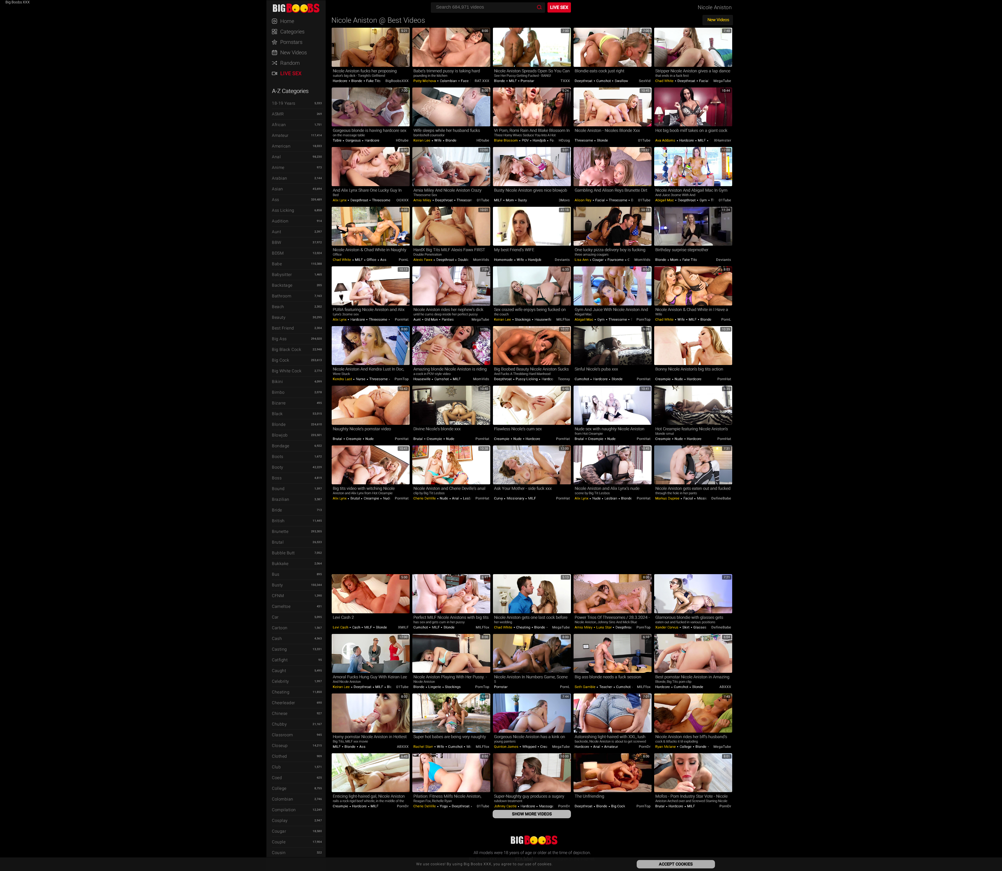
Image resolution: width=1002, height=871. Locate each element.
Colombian (282, 799)
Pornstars (291, 42)
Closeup (280, 745)
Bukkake (280, 563)
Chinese (280, 713)
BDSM (278, 253)
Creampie (663, 379)
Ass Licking (283, 210)
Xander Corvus (667, 627)
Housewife (543, 319)
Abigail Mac (665, 200)
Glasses (700, 627)
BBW (276, 242)
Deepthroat (584, 81)
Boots (277, 456)
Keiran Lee (422, 140)
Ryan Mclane (666, 747)
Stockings (523, 319)
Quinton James (506, 747)
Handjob (539, 140)
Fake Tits (373, 81)
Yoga (444, 806)
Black (277, 413)
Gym (703, 200)
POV (525, 140)
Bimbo (278, 392)
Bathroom (281, 295)
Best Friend (283, 328)
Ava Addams (665, 140)
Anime (278, 167)
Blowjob (280, 435)
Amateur (280, 135)
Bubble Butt (283, 552)
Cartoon (280, 627)
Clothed (279, 756)
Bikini (277, 381)
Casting (279, 649)
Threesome (584, 140)
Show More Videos (532, 813)
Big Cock (280, 360)
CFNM (278, 595)
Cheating (280, 692)
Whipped (529, 747)
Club (276, 766)
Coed (277, 777)
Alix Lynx (340, 200)
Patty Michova (425, 81)
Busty (277, 584)
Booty (277, 467)
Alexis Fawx (423, 260)
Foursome (616, 260)
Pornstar (527, 81)
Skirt (685, 627)
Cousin (278, 852)
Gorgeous (353, 140)
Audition (280, 221)
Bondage (280, 445)
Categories (292, 31)
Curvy (499, 498)
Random (290, 63)
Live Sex (291, 73)
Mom (510, 200)
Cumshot (603, 81)
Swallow (621, 81)
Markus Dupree (667, 498)
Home (287, 21)
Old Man (431, 319)
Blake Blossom (506, 140)
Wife (438, 140)
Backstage (282, 285)
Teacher (605, 687)
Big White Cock (286, 370)
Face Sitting (470, 81)
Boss (277, 477)
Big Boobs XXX (298, 8)
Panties (447, 319)
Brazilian (280, 499)
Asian (277, 188)
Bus (275, 574)
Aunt (276, 231)
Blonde (278, 424)
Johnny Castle (505, 806)
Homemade (504, 260)
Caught (279, 670)
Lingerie (434, 687)
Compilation (284, 809)
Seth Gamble (585, 687)
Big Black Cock (286, 349)
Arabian (279, 178)
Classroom (282, 734)
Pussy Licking (527, 379)
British (278, 520)
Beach (278, 306)
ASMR (278, 113)
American (281, 146)
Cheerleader (283, 702)
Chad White (665, 81)
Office (371, 260)
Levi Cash (341, 627)
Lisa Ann (582, 260)
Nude (679, 379)
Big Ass (279, 338)
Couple (278, 841)
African (279, 124)
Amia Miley (422, 200)
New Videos (293, 52)
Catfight (280, 659)
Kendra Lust (343, 379)
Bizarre (279, 403)
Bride (277, 510)
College (279, 788)
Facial (704, 81)
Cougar (279, 831)
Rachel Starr (423, 747)
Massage (546, 806)
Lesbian (469, 498)
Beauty (278, 317)
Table (337, 140)
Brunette (280, 531)
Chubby (279, 724)
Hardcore (340, 81)
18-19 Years (283, 103)
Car (275, 617)
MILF (513, 81)
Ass (275, 199)
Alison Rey (583, 200)
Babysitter (282, 274)
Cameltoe (281, 606)
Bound (278, 488)
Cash (277, 638)
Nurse (360, 379)
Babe (277, 263)
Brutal (278, 542)
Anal (276, 156)
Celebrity (280, 681)
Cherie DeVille (425, 498)
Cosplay (280, 820)
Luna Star (604, 627)
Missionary (515, 498)
